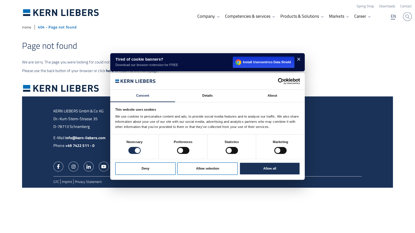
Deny (145, 168)
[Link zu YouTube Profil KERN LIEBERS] (104, 166)
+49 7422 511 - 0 (80, 145)
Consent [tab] (142, 95)
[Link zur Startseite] (61, 12)
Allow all (269, 168)
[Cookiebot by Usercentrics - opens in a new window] (281, 81)
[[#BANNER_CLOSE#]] (298, 59)
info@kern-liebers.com (85, 138)
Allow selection (207, 168)
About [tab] (272, 95)
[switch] (183, 150)
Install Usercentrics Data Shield (267, 62)
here (110, 71)
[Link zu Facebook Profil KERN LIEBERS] (58, 166)
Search (407, 16)
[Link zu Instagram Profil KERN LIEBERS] (73, 166)
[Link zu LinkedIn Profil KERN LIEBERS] (89, 166)
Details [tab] (207, 95)
